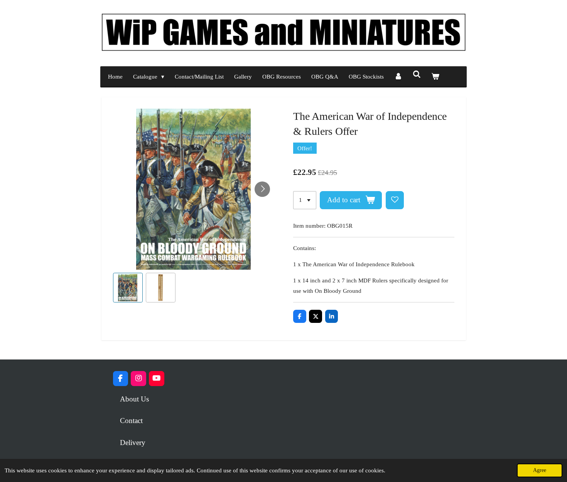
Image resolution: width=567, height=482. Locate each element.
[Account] (398, 76)
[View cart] (435, 76)
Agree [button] (539, 470)
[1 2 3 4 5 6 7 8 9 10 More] (304, 200)
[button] (128, 287)
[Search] (416, 75)
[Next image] (262, 189)
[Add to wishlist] (395, 200)
